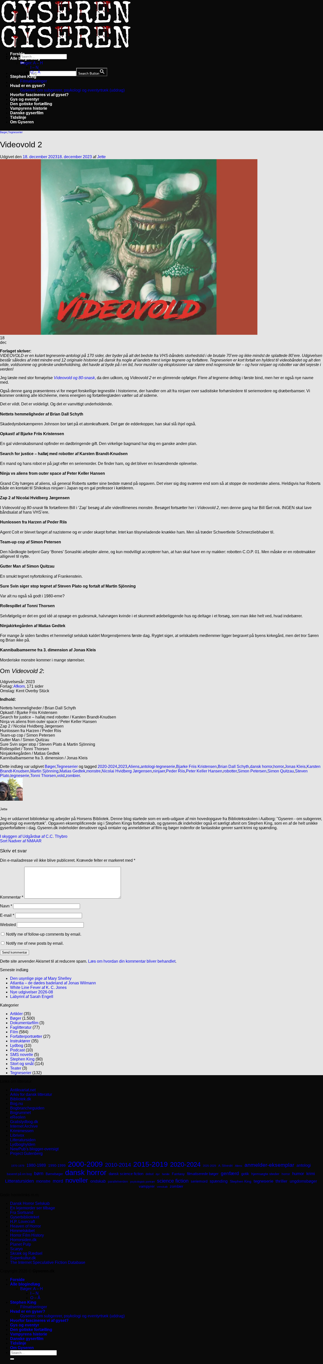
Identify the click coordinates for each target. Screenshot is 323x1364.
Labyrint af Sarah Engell (31, 996)
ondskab (98, 1181)
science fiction (173, 1181)
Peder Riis (175, 771)
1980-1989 (36, 1165)
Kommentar (11, 897)
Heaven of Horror (25, 1226)
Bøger (3, 132)
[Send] (12, 1359)
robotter (230, 771)
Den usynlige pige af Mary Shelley (40, 978)
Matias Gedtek (72, 771)
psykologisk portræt (142, 1181)
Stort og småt (22, 1064)
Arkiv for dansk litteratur (31, 1094)
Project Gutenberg (26, 1153)
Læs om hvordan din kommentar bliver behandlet (131, 961)
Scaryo (16, 1249)
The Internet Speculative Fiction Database (47, 1262)
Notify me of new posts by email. (35, 943)
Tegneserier (15, 132)
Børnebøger (54, 1174)
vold (61, 775)
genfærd (230, 1173)
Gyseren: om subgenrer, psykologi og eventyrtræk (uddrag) (72, 90)
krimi (310, 1174)
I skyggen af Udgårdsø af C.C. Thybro (33, 836)
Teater (15, 1068)
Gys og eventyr (24, 99)
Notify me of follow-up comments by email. (43, 934)
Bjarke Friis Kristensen (196, 766)
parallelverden (118, 1181)
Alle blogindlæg (25, 58)
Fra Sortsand (21, 1212)
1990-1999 (57, 1165)
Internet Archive (24, 1126)
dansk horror (261, 766)
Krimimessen (22, 1131)
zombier (73, 775)
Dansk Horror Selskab (30, 1203)
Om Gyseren (22, 122)
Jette (101, 157)
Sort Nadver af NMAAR (21, 841)
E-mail (7, 915)
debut (149, 1174)
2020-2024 (107, 766)
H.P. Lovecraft (22, 1221)
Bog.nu (16, 1103)
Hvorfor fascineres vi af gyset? (39, 95)
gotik (245, 1174)
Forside (17, 54)
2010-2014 (118, 1165)
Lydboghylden (22, 1144)
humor (298, 1173)
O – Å (35, 72)
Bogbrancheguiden (27, 1108)
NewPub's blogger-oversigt (34, 1149)
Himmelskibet (22, 1231)
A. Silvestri (225, 1165)
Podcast (17, 1050)
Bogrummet (20, 1112)
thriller (281, 1181)
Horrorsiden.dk (23, 1240)
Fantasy (178, 1174)
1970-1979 (17, 1165)
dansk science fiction (126, 1174)
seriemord (199, 1181)
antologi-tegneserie (158, 766)
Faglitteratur (21, 1027)
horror (278, 766)
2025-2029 (209, 1165)
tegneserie (19, 775)
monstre (93, 771)
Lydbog (16, 1045)
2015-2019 (150, 1164)
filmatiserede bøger (203, 1174)
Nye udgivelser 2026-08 (31, 992)
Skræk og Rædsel (26, 1253)
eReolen (17, 1117)
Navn (6, 906)
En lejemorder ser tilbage (32, 1208)
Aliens (134, 766)
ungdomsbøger (303, 1181)
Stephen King (23, 76)
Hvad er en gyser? (27, 85)
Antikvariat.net (23, 1090)
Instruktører (20, 1041)
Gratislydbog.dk (24, 1122)
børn (38, 1173)
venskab (162, 1186)
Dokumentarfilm (24, 1023)
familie (166, 1174)
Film (14, 1032)
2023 (122, 766)
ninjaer (159, 771)
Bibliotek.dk (20, 1099)
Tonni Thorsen (43, 775)
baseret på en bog (19, 1174)
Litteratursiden (23, 1140)
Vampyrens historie (28, 108)
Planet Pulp (20, 1244)
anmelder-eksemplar (269, 1165)
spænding (219, 1181)
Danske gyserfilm (26, 113)
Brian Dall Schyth (233, 766)
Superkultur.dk (23, 1258)
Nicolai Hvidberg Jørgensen (127, 771)
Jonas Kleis (295, 766)
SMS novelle (21, 1054)
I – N (34, 67)
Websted (8, 925)
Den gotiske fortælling (31, 104)
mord (58, 1181)
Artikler (16, 1014)
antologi (304, 1165)
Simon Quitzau (280, 771)
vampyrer (147, 1186)
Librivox (17, 1135)
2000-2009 (85, 1164)
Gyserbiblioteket (24, 1217)
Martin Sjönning (44, 771)
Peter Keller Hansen (204, 771)
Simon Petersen (252, 771)
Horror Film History (27, 1235)
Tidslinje (18, 117)
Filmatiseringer (33, 81)
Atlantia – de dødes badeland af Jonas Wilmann (53, 983)
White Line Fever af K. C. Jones (38, 987)
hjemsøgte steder (265, 1174)
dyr (158, 1174)
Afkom (19, 686)
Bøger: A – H (31, 63)
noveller (76, 1180)
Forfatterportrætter (26, 1036)
